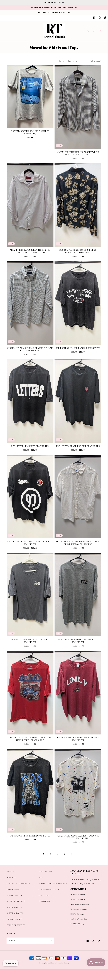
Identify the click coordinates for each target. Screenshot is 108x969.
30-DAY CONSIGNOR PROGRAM (53, 884)
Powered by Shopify (63, 963)
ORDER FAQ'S (13, 889)
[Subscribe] (51, 941)
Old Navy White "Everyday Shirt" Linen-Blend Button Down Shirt (78, 543)
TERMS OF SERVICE (16, 925)
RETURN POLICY (14, 895)
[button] (8, 31)
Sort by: (62, 61)
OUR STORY (44, 895)
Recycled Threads (50, 963)
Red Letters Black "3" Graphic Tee (30, 446)
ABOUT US (11, 877)
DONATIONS (44, 901)
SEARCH (10, 872)
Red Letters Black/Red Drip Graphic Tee (78, 446)
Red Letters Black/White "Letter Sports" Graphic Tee (30, 543)
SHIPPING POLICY (15, 913)
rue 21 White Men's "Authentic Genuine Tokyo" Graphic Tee (78, 837)
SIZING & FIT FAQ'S (16, 901)
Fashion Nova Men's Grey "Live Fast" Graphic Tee (30, 641)
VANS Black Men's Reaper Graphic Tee (30, 836)
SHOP (41, 877)
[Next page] (72, 854)
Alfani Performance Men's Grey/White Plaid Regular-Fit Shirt (78, 153)
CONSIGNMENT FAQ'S (49, 889)
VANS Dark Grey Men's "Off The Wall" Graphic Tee (78, 641)
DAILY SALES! (45, 872)
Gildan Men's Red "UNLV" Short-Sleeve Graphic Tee (78, 739)
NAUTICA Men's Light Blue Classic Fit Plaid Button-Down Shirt (30, 349)
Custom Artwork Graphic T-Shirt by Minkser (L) (30, 132)
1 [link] (36, 853)
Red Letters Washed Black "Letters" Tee (78, 348)
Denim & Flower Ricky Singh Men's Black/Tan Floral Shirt (77, 251)
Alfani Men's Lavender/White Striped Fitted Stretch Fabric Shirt (30, 251)
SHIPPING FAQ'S (14, 907)
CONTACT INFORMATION (18, 884)
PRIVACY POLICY (15, 919)
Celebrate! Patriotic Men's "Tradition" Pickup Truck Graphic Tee (30, 739)
